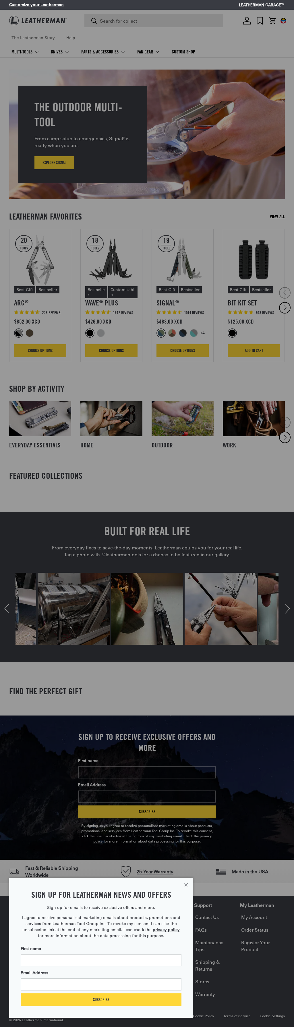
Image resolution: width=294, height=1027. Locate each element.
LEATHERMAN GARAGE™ (262, 5)
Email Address (34, 972)
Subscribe (101, 999)
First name (31, 948)
